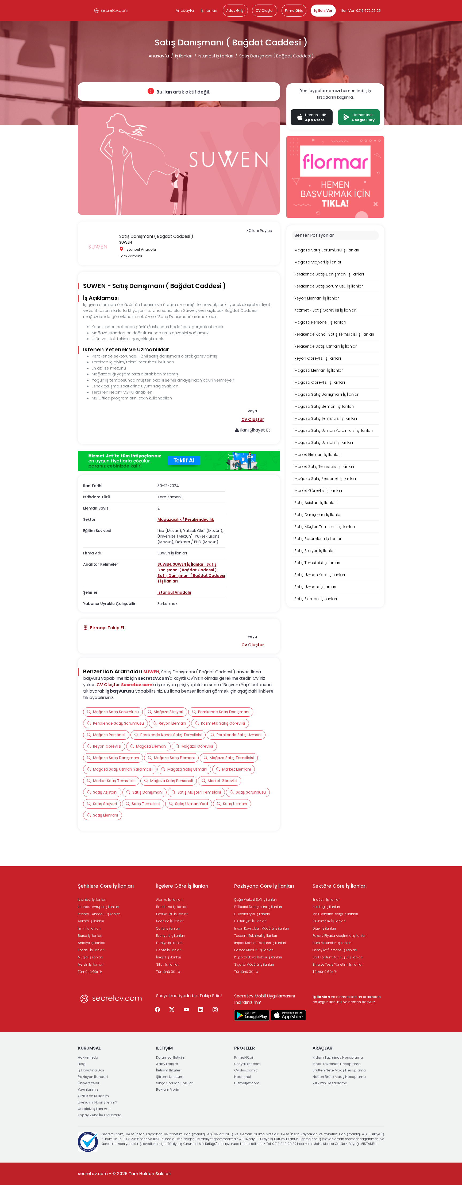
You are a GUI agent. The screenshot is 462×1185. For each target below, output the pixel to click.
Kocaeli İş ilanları (91, 950)
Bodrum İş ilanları (170, 921)
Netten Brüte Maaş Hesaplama (339, 1076)
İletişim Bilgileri (168, 1070)
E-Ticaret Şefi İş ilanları (252, 914)
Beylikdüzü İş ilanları (172, 914)
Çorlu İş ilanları (168, 928)
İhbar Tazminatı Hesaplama (337, 1063)
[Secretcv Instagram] (215, 1010)
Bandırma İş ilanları (171, 906)
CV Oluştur (265, 10)
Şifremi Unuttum (169, 1076)
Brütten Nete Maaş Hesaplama (339, 1070)
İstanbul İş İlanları (215, 56)
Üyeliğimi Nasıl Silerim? (97, 1102)
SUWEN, (165, 564)
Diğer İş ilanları (324, 928)
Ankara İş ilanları (91, 921)
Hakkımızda (88, 1057)
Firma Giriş (294, 10)
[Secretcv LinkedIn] (200, 1010)
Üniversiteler (88, 1083)
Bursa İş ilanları (90, 935)
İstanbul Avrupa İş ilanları (98, 906)
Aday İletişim (167, 1063)
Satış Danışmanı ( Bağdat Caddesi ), (187, 567)
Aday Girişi (235, 10)
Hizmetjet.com (246, 1083)
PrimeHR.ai (243, 1057)
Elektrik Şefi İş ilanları (250, 921)
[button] (252, 419)
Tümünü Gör (88, 971)
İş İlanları (209, 10)
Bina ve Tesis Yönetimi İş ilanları (338, 964)
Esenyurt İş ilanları (170, 935)
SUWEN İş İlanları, (189, 564)
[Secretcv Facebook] (157, 1010)
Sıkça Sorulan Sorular (174, 1083)
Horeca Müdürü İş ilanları (254, 950)
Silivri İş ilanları (167, 964)
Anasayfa (185, 10)
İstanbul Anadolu (174, 592)
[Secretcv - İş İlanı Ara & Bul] (252, 1015)
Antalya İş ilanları (91, 943)
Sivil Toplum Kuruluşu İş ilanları (338, 957)
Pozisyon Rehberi (93, 1076)
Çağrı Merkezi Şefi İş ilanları (255, 899)
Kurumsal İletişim (170, 1057)
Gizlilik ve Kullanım (93, 1095)
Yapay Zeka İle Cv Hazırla (99, 1115)
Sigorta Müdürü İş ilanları (254, 964)
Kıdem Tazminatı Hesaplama (338, 1057)
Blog (82, 1063)
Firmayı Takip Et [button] (107, 628)
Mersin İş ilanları (90, 964)
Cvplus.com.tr (246, 1070)
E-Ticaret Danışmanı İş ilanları (258, 906)
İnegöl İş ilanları (168, 957)
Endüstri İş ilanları (326, 899)
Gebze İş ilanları (168, 950)
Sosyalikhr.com (247, 1063)
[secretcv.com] (111, 10)
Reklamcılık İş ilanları (329, 921)
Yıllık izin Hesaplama (330, 1083)
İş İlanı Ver (323, 10)
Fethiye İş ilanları (169, 943)
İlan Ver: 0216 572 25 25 (361, 10)
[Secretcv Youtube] (186, 1010)
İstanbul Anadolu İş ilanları (99, 914)
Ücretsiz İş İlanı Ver (94, 1108)
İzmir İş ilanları (89, 928)
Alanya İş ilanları (169, 899)
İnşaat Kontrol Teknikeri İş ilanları (260, 943)
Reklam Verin (167, 1089)
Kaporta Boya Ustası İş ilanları (258, 957)
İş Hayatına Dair (91, 1070)
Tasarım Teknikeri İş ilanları (255, 935)
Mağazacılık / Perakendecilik (185, 519)
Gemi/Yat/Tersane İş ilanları (335, 950)
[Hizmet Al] (179, 461)
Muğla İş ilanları (90, 957)
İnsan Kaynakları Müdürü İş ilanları (261, 928)
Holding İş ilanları (326, 906)
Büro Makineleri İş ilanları (332, 943)
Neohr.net (242, 1076)
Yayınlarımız (88, 1089)
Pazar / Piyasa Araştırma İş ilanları (340, 935)
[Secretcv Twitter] (172, 1010)
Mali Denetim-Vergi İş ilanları (335, 914)
